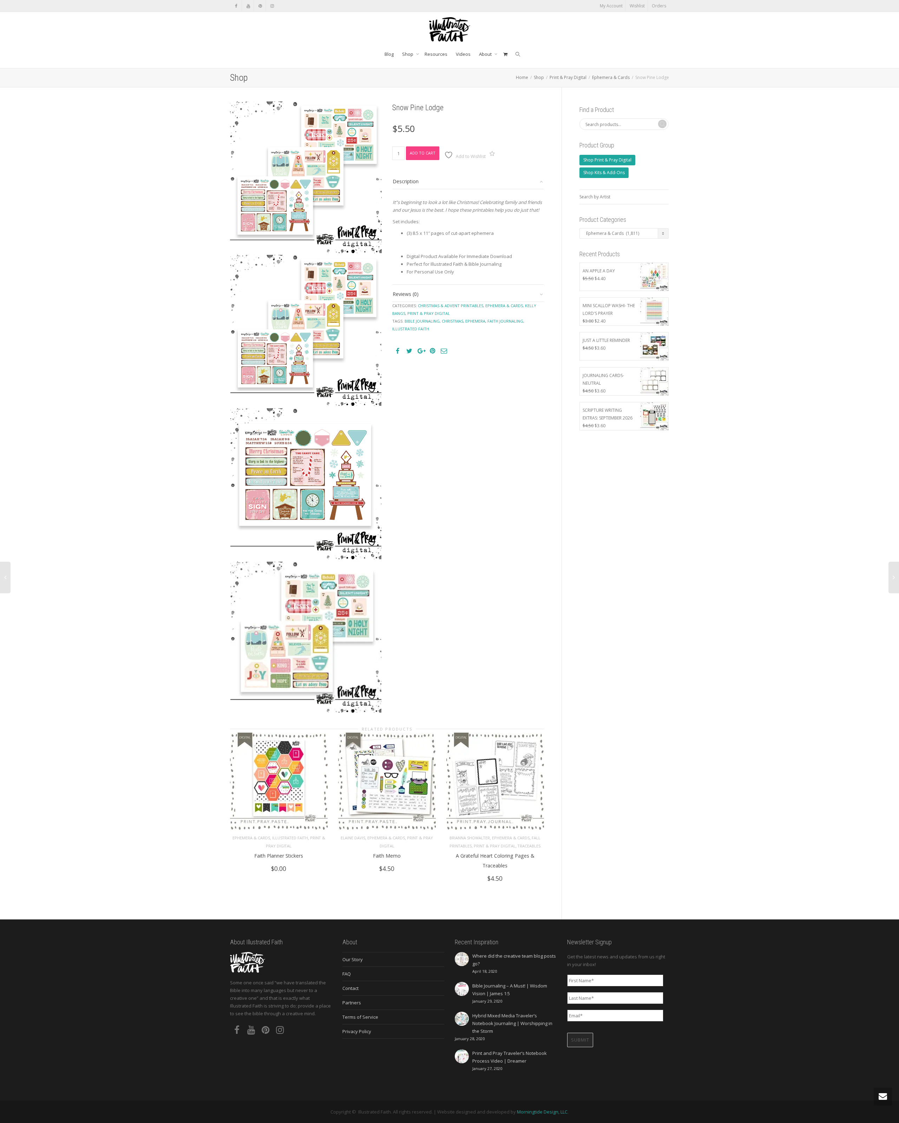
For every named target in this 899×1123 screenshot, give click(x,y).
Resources (436, 54)
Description (406, 181)
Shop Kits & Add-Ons (604, 173)
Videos (463, 54)
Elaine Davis (353, 837)
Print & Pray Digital (568, 77)
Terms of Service (360, 1017)
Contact (350, 988)
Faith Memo (387, 855)
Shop (408, 54)
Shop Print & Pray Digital (607, 160)
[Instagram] (272, 6)
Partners (351, 1002)
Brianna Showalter (470, 837)
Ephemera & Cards (611, 77)
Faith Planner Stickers (278, 855)
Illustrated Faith (290, 837)
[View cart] (505, 54)
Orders (659, 6)
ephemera (475, 321)
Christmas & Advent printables (450, 305)
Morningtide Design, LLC (542, 1112)
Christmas (452, 321)
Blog (389, 54)
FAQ (346, 974)
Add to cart (422, 153)
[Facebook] (236, 6)
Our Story (352, 959)
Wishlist (637, 6)
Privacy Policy (356, 1031)
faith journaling (505, 321)
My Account (611, 6)
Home (522, 77)
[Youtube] (248, 6)
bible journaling (422, 321)
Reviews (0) (406, 294)
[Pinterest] (260, 6)
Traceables (529, 845)
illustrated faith (410, 328)
